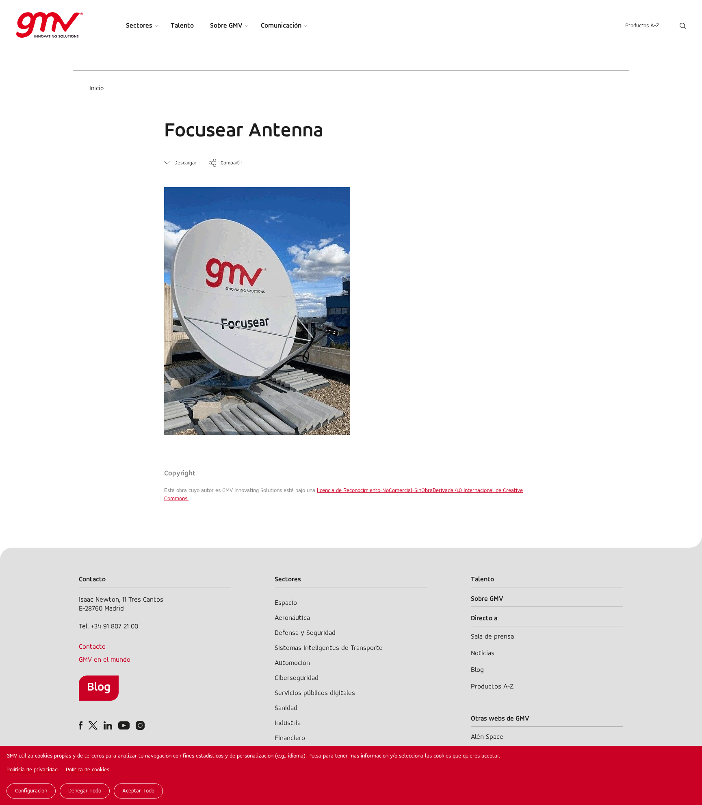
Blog (98, 687)
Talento (182, 25)
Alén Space (487, 737)
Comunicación (281, 25)
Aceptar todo (138, 791)
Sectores (139, 25)
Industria (288, 723)
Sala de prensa (492, 636)
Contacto (92, 646)
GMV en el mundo (104, 659)
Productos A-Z (642, 26)
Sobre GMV (226, 25)
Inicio (96, 88)
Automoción (292, 663)
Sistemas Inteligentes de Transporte (329, 648)
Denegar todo (84, 791)
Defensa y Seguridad (305, 633)
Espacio (286, 603)
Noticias (482, 653)
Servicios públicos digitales (315, 693)
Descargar (185, 163)
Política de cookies (87, 770)
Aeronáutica (292, 618)
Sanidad (286, 708)
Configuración (31, 791)
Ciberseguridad (296, 678)
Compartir (231, 163)
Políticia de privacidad (32, 770)
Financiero (290, 738)
